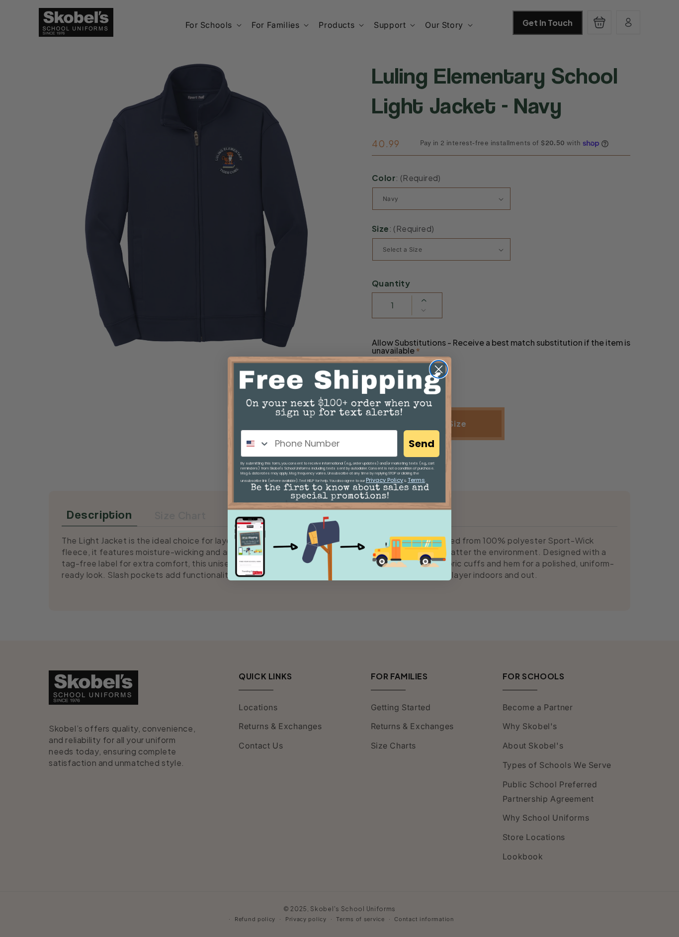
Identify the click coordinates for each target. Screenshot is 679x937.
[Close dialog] (438, 369)
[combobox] (255, 443)
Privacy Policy (384, 480)
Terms (416, 480)
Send (421, 444)
